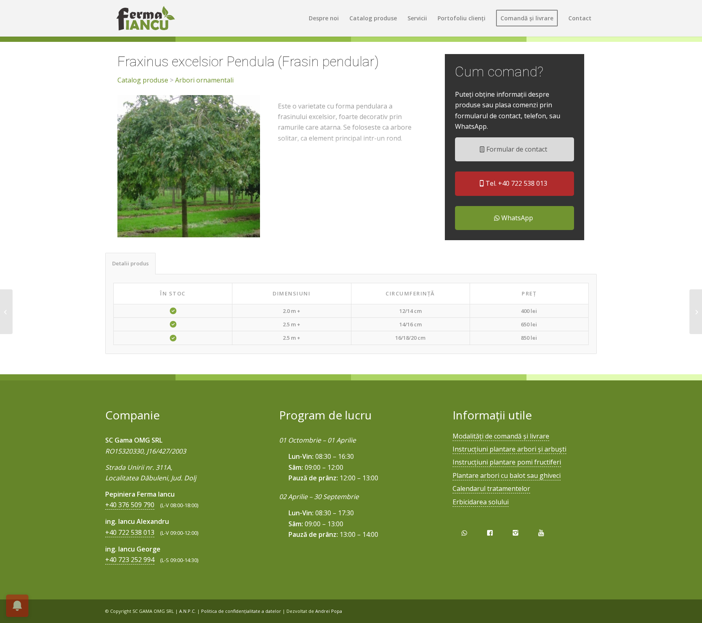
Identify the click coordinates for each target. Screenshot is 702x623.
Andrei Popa (328, 611)
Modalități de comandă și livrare (501, 436)
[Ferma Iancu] (145, 18)
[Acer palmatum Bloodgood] (6, 311)
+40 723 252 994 (129, 559)
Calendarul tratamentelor (491, 488)
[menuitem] (323, 18)
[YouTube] (541, 533)
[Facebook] (489, 533)
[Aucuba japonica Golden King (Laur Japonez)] (695, 311)
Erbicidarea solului (481, 501)
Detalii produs (130, 263)
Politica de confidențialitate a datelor (241, 611)
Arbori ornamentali (204, 80)
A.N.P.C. (187, 611)
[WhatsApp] (464, 533)
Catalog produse (142, 80)
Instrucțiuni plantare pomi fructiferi (507, 462)
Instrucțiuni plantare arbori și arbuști (509, 449)
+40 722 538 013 (129, 532)
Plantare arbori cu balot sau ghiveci (507, 475)
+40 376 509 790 (129, 504)
